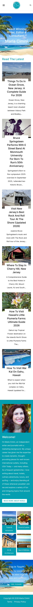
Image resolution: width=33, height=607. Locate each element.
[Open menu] (4, 5)
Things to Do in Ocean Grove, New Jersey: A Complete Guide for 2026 (16, 88)
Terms (9, 602)
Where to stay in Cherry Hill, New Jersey (16, 269)
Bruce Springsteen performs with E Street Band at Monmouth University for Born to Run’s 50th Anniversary (16, 151)
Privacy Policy (20, 602)
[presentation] (16, 71)
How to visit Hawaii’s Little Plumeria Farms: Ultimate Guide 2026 (16, 318)
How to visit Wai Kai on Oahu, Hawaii (16, 372)
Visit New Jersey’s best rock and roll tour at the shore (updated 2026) (16, 217)
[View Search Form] (30, 5)
